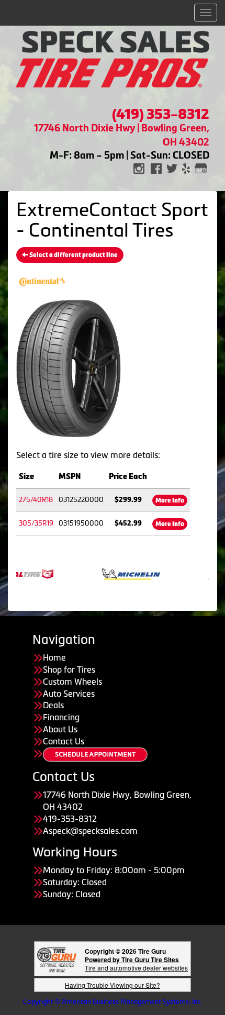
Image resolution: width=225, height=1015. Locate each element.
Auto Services (69, 693)
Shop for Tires (69, 669)
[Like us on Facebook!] (156, 167)
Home (54, 657)
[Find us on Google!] (201, 167)
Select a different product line (73, 255)
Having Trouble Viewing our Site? (112, 984)
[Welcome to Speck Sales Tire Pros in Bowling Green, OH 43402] (112, 58)
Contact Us (63, 741)
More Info (169, 500)
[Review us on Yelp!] (186, 167)
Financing (61, 717)
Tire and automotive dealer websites (136, 963)
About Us (60, 729)
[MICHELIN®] (120, 573)
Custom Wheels (72, 681)
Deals (53, 705)
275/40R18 (36, 500)
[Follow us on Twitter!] (171, 167)
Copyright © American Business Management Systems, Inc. (112, 1002)
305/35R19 (36, 523)
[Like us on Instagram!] (138, 167)
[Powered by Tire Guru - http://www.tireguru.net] (56, 958)
